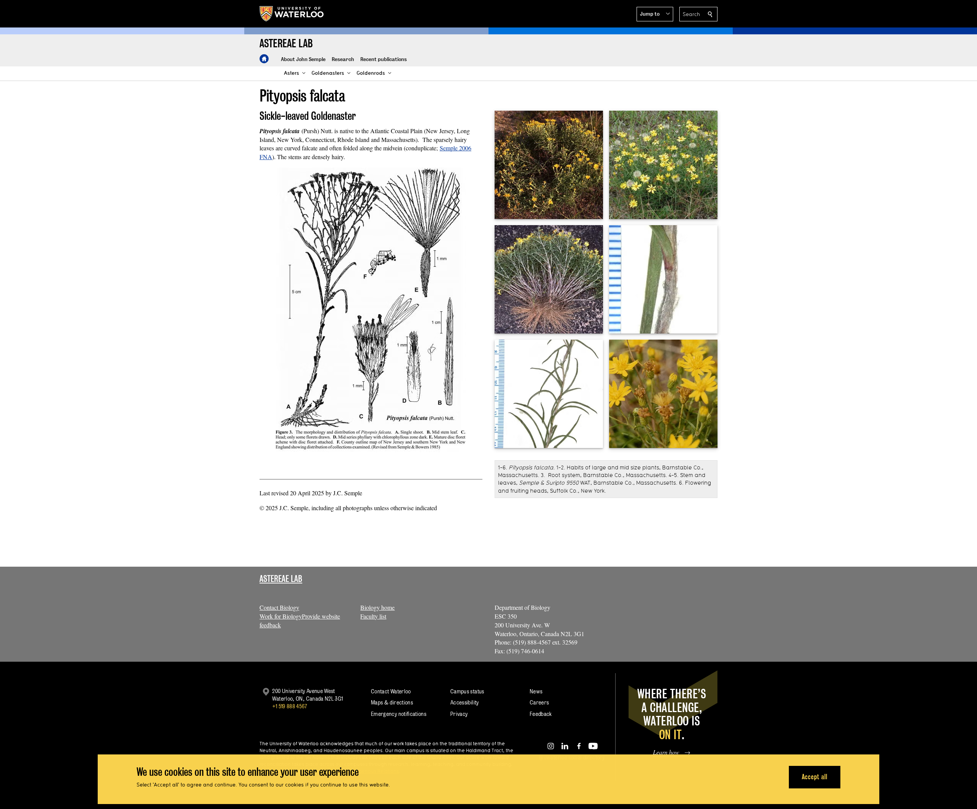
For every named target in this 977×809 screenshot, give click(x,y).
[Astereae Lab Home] (264, 58)
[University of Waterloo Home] (292, 13)
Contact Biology (279, 607)
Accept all (814, 777)
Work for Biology (281, 616)
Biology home (377, 607)
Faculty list (373, 616)
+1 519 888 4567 (289, 706)
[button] (655, 14)
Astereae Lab (281, 579)
